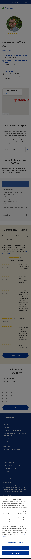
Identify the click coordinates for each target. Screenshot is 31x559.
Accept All (15, 553)
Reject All (15, 547)
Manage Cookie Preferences (15, 542)
